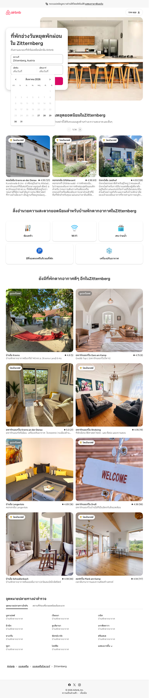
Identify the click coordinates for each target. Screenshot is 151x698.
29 (50, 115)
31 (21, 121)
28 (44, 115)
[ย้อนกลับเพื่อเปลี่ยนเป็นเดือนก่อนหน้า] (16, 79)
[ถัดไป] (80, 129)
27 (38, 115)
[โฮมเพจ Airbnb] (13, 12)
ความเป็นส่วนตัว (69, 693)
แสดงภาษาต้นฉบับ (94, 4)
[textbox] (24, 71)
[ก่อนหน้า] (69, 129)
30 (15, 121)
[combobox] (37, 60)
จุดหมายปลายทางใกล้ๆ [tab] (17, 605)
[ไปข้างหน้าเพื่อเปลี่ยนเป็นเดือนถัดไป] (50, 79)
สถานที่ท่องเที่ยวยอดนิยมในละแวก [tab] (49, 605)
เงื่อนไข (83, 693)
